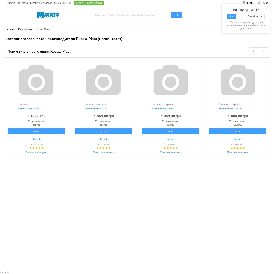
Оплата (11, 2)
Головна (9, 29)
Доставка (23, 2)
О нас (58, 2)
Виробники (25, 29)
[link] (9, 29)
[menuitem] (247, 3)
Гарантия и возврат (41, 2)
